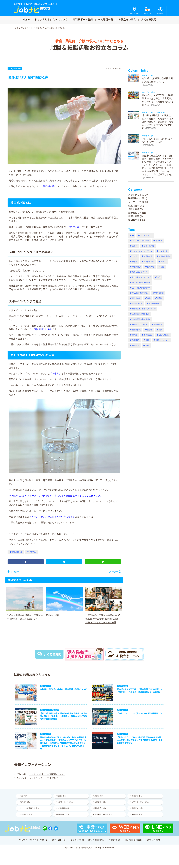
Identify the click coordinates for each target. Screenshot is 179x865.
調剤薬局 (135, 340)
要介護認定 (148, 335)
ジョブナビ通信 (14, 69)
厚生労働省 (136, 267)
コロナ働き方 (149, 246)
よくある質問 (148, 19)
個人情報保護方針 (133, 840)
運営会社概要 (153, 840)
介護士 (134, 256)
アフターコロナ (146, 235)
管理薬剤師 (159, 293)
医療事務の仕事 (136, 198)
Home (26, 19)
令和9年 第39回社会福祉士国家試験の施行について (63, 689)
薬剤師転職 (136, 330)
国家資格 (150, 267)
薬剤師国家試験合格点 (140, 314)
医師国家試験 (149, 262)
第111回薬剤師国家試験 (141, 288)
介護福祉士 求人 (100, 802)
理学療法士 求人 (100, 808)
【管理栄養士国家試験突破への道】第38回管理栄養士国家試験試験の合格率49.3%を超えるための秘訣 (103, 619)
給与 (149, 298)
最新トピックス (136, 195)
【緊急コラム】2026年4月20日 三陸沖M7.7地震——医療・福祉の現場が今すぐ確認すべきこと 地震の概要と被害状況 (139, 740)
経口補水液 (17, 552)
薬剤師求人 (158, 324)
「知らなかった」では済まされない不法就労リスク (139, 713)
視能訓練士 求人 (63, 814)
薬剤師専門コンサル (139, 324)
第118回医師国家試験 (140, 293)
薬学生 (149, 330)
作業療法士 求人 (138, 808)
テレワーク (163, 251)
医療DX (163, 262)
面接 (147, 345)
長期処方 (135, 345)
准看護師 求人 (137, 796)
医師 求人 (23, 796)
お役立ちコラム (127, 19)
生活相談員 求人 (63, 808)
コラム (39, 28)
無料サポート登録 (83, 19)
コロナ (134, 246)
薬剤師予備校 (137, 304)
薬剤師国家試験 (155, 304)
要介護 (134, 335)
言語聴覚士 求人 (26, 814)
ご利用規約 (114, 840)
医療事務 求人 (137, 814)
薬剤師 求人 (61, 796)
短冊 (159, 277)
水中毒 (33, 552)
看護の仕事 (133, 216)
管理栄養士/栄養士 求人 (103, 814)
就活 (162, 267)
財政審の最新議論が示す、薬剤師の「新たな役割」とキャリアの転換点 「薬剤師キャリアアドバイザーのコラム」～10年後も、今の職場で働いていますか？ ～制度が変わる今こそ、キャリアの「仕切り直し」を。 (157, 165)
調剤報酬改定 (164, 335)
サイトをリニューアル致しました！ (47, 778)
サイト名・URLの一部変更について (47, 774)
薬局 (160, 330)
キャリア (159, 241)
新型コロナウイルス (139, 272)
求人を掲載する (96, 840)
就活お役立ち (135, 213)
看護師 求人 (98, 796)
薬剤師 (159, 298)
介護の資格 (133, 209)
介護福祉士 (148, 256)
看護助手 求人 (25, 802)
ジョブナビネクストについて (51, 19)
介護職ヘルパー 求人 (65, 802)
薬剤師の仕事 (135, 220)
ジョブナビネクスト (23, 28)
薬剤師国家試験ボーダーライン (144, 309)
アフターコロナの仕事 (140, 241)
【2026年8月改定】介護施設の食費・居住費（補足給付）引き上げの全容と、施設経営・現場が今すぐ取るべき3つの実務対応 (157, 121)
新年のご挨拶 (52, 615)
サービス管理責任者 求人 (29, 808)
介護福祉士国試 (165, 256)
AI (133, 235)
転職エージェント (162, 340)
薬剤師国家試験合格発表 (141, 319)
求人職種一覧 (105, 19)
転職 (147, 340)
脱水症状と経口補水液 (55, 27)
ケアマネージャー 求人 (140, 802)
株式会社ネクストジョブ (141, 277)
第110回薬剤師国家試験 (141, 283)
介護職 (134, 262)
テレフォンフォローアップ (142, 251)
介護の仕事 (133, 205)
